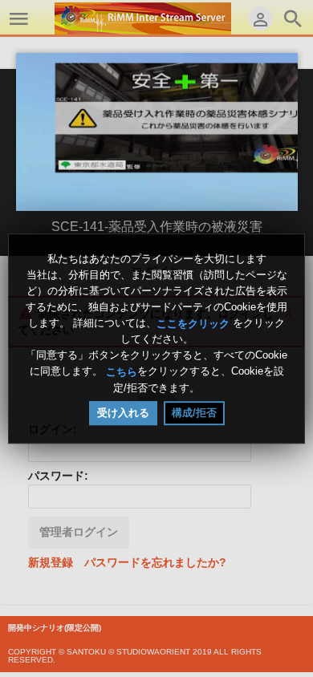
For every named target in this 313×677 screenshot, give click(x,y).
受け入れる (123, 413)
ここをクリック (193, 323)
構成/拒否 (194, 413)
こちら (121, 372)
